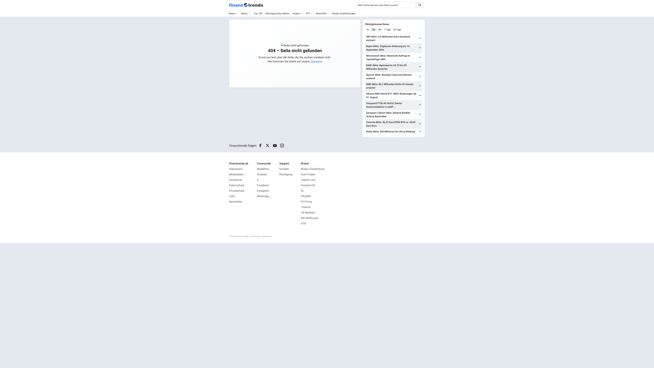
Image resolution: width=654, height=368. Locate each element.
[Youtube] (275, 145)
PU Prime (306, 202)
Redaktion (263, 169)
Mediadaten (236, 174)
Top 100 (258, 13)
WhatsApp (263, 196)
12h (373, 29)
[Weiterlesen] (420, 38)
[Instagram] (282, 145)
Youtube (262, 174)
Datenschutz (236, 185)
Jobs (232, 196)
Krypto (296, 13)
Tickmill (305, 207)
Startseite (316, 61)
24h (380, 29)
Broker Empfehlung (312, 169)
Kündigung (285, 174)
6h (368, 29)
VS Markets (308, 213)
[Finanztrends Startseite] (246, 7)
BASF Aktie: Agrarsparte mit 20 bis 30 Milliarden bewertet (386, 67)
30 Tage (397, 29)
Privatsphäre (236, 191)
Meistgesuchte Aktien (277, 13)
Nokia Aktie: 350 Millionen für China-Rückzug (390, 131)
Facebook (263, 185)
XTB (303, 223)
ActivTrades (308, 174)
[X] (268, 145)
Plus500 (306, 196)
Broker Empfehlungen (344, 13)
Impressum (236, 169)
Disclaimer (235, 180)
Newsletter (235, 202)
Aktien (244, 13)
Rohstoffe (321, 13)
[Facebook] (260, 145)
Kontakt (284, 169)
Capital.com (308, 180)
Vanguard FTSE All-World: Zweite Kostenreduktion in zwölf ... (384, 105)
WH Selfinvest (309, 218)
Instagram (263, 191)
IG (302, 191)
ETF (308, 13)
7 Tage (387, 29)
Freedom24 (308, 185)
